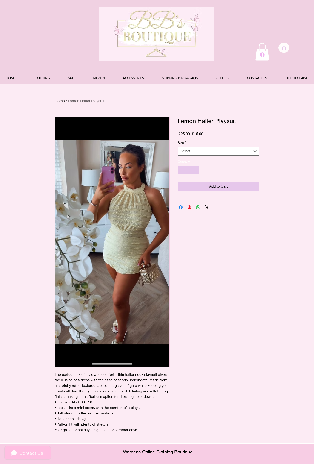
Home (60, 100)
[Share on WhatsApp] (198, 207)
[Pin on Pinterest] (189, 207)
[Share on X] (207, 207)
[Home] (283, 48)
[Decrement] (181, 170)
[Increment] (195, 170)
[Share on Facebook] (180, 207)
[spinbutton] (188, 170)
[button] (262, 51)
